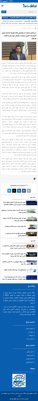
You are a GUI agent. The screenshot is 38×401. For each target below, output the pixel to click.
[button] (2, 5)
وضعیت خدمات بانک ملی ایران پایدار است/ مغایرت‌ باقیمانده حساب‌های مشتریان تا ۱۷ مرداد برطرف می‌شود (14, 279)
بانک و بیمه (27, 21)
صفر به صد (13, 399)
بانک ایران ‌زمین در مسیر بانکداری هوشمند (15, 226)
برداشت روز (34, 21)
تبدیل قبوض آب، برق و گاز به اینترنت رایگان (15, 270)
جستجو (3, 12)
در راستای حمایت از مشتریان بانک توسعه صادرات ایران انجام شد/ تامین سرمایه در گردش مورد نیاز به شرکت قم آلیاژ (19, 36)
